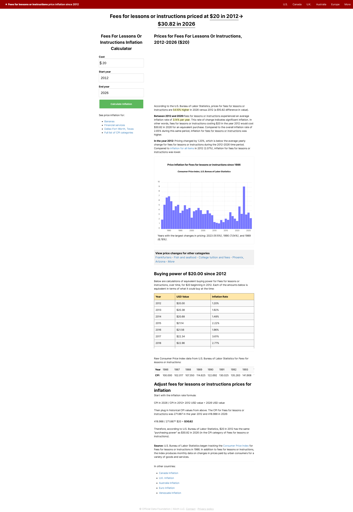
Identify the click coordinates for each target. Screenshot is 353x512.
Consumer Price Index (236, 445)
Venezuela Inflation (170, 492)
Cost (102, 56)
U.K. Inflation (166, 478)
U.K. (309, 4)
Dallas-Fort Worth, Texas (119, 128)
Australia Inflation (169, 483)
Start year (105, 71)
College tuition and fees (214, 257)
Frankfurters (163, 257)
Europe (335, 4)
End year (104, 86)
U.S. (285, 4)
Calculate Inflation (121, 104)
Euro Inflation (167, 487)
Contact (191, 508)
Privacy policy (206, 508)
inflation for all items (182, 148)
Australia (321, 4)
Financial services (114, 125)
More (347, 4)
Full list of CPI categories (118, 132)
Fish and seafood (185, 257)
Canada (297, 4)
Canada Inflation (168, 473)
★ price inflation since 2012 (42, 4)
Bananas (109, 121)
